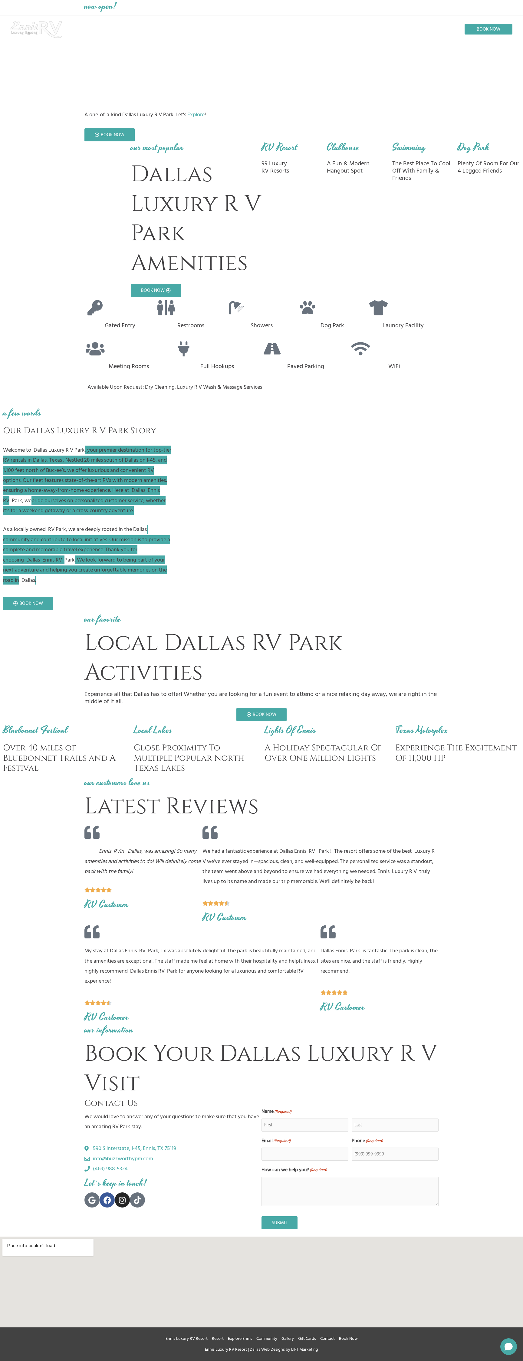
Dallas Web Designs (267, 1349)
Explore (196, 114)
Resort (218, 1338)
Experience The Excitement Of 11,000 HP (456, 753)
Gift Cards (307, 1338)
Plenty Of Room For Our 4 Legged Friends (488, 167)
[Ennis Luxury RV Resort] (36, 29)
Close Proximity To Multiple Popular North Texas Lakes (189, 758)
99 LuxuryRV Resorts (275, 167)
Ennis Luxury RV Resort (187, 1338)
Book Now (348, 1338)
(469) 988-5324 (345, 7)
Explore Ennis (240, 1338)
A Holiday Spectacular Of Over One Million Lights (323, 753)
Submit (279, 1223)
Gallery (287, 1338)
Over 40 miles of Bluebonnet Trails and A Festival (59, 758)
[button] (488, 29)
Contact (327, 1338)
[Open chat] (508, 1346)
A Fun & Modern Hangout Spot (348, 167)
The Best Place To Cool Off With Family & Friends (421, 171)
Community (266, 1338)
